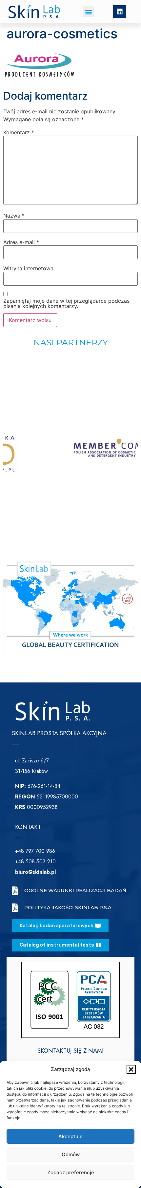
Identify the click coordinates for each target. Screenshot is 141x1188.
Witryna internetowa (28, 268)
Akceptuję (70, 1136)
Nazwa (14, 215)
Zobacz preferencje (70, 1172)
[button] (131, 1069)
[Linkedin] (119, 11)
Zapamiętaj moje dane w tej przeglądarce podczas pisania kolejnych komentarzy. (66, 303)
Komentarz (18, 132)
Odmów (71, 1154)
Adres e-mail (21, 242)
